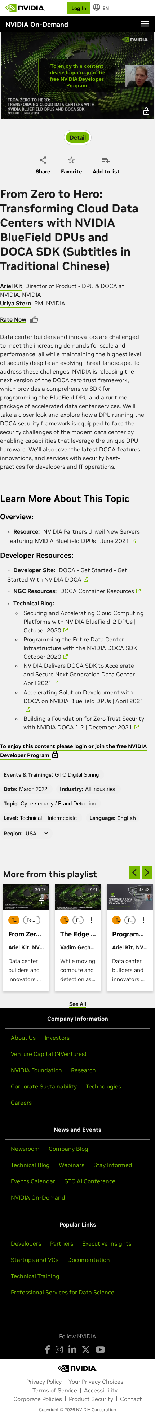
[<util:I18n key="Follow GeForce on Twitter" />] (85, 1349)
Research (83, 1070)
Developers (26, 1243)
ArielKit (11, 286)
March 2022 (33, 789)
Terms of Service (54, 1390)
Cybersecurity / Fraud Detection (58, 803)
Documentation (88, 1259)
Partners (61, 1243)
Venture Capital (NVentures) (49, 1053)
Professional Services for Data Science (62, 1292)
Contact (131, 1398)
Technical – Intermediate (48, 818)
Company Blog (68, 1148)
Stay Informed (112, 1165)
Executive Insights (106, 1243)
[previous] (134, 872)
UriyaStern (15, 303)
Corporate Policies (37, 1398)
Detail (78, 137)
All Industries (100, 789)
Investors (57, 1037)
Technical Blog (30, 1165)
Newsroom (25, 1148)
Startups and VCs (34, 1259)
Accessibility (101, 1390)
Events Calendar (33, 1181)
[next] (147, 872)
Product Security (91, 1398)
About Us (23, 1037)
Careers (21, 1102)
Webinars (71, 1165)
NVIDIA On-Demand (38, 1197)
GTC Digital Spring (77, 774)
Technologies (103, 1086)
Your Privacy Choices (95, 1381)
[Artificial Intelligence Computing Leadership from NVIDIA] (25, 8)
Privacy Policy (44, 1381)
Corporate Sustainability (44, 1086)
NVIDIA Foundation (36, 1070)
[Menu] (145, 23)
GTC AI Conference (89, 1181)
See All (77, 1003)
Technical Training (35, 1276)
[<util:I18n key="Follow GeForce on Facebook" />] (47, 1349)
